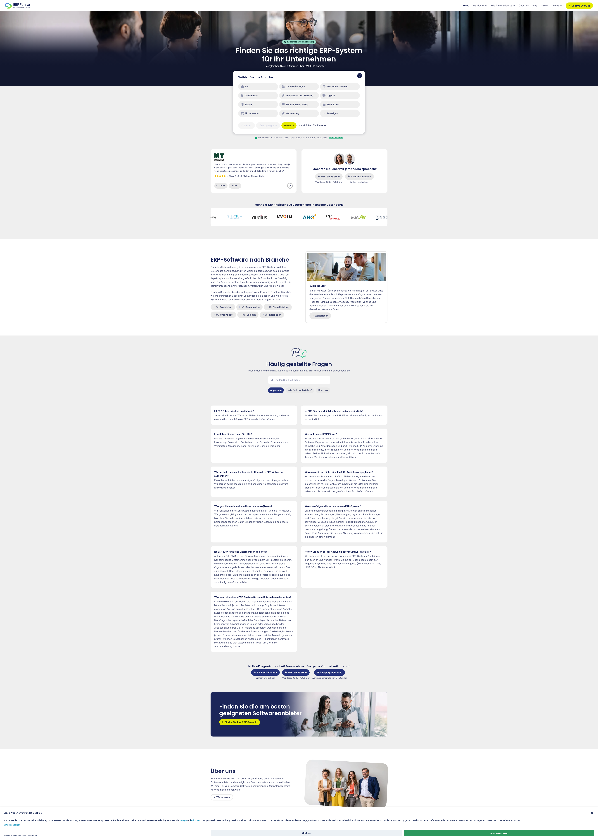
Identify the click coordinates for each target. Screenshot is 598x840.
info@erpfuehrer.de (331, 672)
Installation (275, 314)
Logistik (251, 314)
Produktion (226, 307)
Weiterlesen (321, 315)
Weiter (234, 185)
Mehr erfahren (336, 137)
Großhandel (226, 314)
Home (466, 5)
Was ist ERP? (480, 5)
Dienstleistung (281, 307)
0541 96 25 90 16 (581, 5)
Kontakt (557, 5)
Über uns (524, 5)
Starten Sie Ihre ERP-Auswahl (241, 722)
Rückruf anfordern (361, 176)
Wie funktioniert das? (503, 5)
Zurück (222, 185)
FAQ (534, 5)
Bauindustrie (252, 307)
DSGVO (545, 5)
